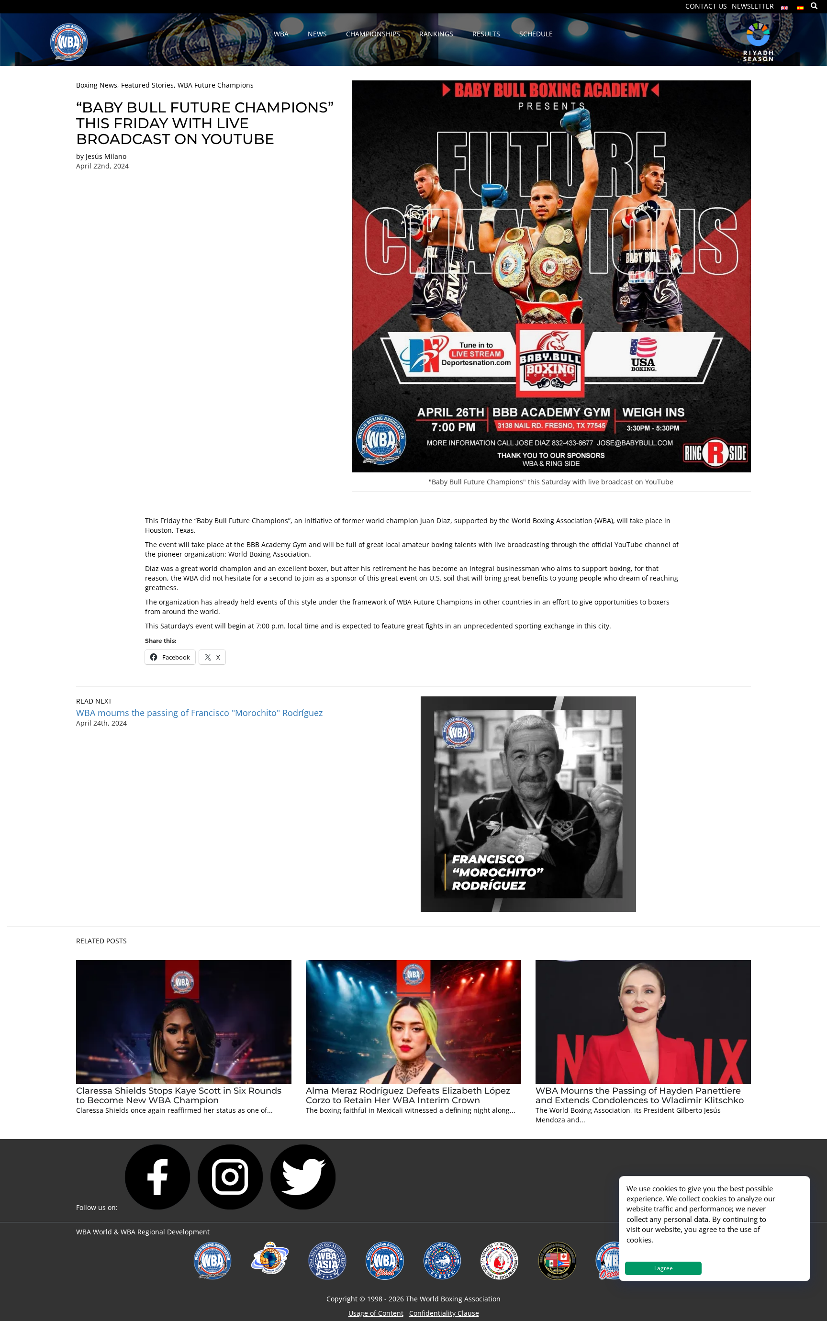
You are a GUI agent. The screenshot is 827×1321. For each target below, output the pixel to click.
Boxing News (96, 85)
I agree (663, 1268)
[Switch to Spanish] (801, 5)
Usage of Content (375, 1313)
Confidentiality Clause (444, 1313)
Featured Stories (147, 85)
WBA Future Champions (216, 85)
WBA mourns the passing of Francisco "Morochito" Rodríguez (200, 712)
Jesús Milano (106, 156)
